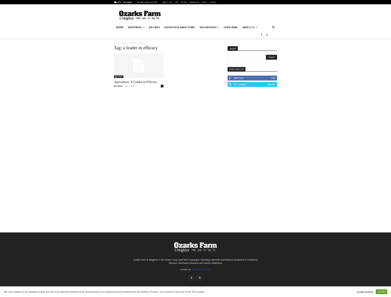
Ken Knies (118, 86)
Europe (184, 2)
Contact (213, 2)
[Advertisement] (252, 113)
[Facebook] (261, 34)
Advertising (208, 27)
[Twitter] (266, 34)
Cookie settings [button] (365, 291)
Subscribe (231, 27)
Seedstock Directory (179, 27)
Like (273, 78)
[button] (273, 27)
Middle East (194, 2)
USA (176, 2)
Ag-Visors (118, 77)
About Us (248, 27)
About (204, 2)
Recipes (154, 27)
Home (120, 27)
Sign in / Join (167, 2)
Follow (271, 84)
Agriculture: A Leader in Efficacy (135, 82)
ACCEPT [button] (381, 291)
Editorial (135, 27)
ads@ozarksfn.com (201, 269)
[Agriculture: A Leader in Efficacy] (138, 66)
